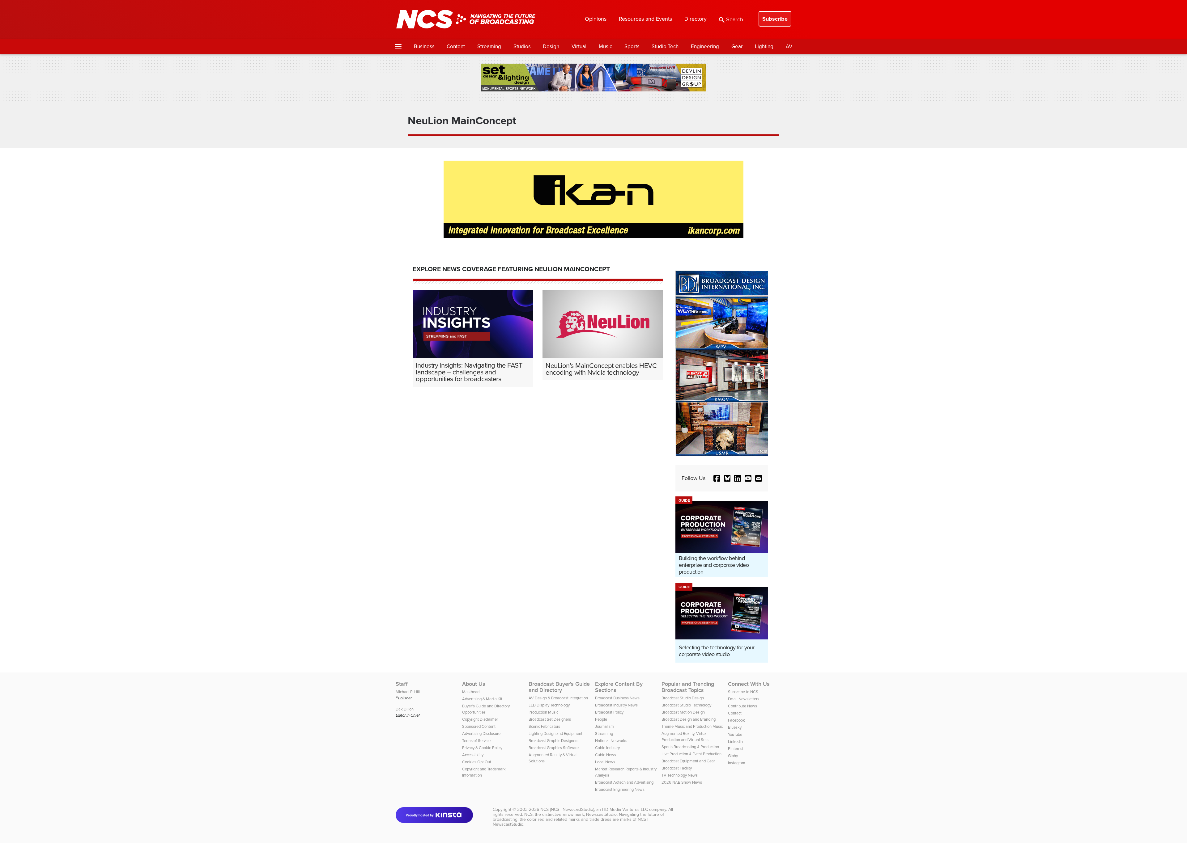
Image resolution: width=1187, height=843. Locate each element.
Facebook (736, 720)
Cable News (605, 755)
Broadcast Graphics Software (554, 748)
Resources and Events (645, 19)
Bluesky (735, 727)
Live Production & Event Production (691, 754)
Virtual (579, 46)
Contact (735, 713)
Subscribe (775, 19)
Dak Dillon (405, 709)
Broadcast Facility (677, 768)
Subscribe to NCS (743, 692)
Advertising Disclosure (481, 733)
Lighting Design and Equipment (555, 733)
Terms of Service (476, 741)
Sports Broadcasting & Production (690, 747)
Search (734, 19)
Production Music (543, 712)
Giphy (733, 756)
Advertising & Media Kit (482, 699)
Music (605, 46)
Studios (522, 46)
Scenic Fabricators (544, 726)
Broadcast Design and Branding (689, 719)
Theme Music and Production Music (692, 726)
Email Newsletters (743, 699)
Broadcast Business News (617, 698)
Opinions (595, 19)
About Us (473, 684)
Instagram (736, 763)
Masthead (470, 692)
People (601, 719)
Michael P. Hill (408, 692)
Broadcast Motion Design (683, 712)
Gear (737, 46)
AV (789, 46)
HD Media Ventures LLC (625, 809)
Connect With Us (749, 684)
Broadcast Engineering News (620, 789)
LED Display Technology (549, 705)
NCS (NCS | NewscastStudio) (567, 809)
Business (424, 46)
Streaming (489, 46)
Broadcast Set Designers (550, 719)
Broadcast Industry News (616, 705)
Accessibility (472, 755)
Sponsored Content (479, 726)
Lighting (764, 46)
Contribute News (742, 706)
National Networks (611, 741)
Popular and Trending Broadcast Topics (688, 687)
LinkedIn (735, 741)
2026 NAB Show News (682, 782)
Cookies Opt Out (476, 762)
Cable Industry (607, 748)
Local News (605, 762)
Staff (402, 684)
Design (551, 46)
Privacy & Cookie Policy (482, 748)
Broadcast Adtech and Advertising (624, 782)
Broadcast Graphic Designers (553, 741)
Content (456, 46)
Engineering (705, 46)
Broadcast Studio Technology (686, 705)
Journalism (604, 726)
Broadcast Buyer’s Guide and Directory (559, 687)
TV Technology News (680, 775)
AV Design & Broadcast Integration (558, 698)
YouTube (735, 734)
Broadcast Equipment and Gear (688, 761)
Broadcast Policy (609, 712)
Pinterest (735, 749)
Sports (632, 46)
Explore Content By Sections (619, 687)
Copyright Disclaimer (480, 719)
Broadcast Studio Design (683, 698)
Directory (695, 19)
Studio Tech (665, 46)
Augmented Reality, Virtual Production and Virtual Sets (685, 737)
